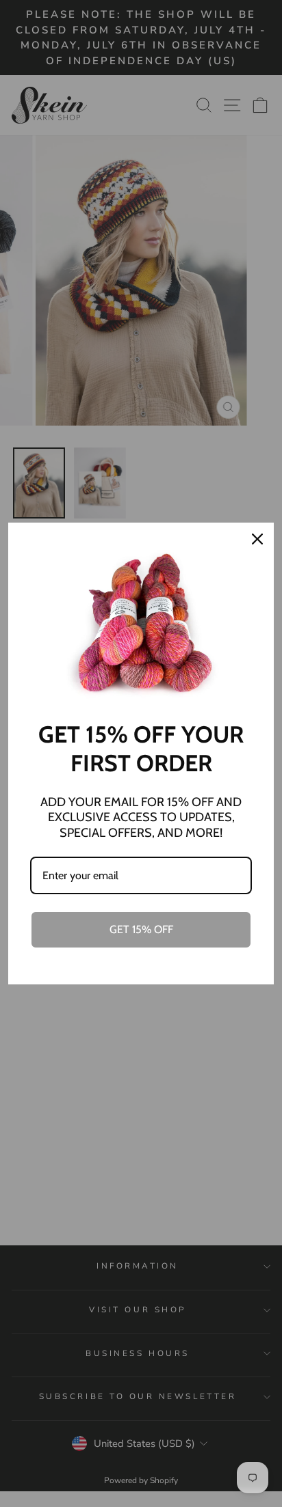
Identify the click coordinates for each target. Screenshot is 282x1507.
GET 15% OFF (141, 929)
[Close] (257, 539)
